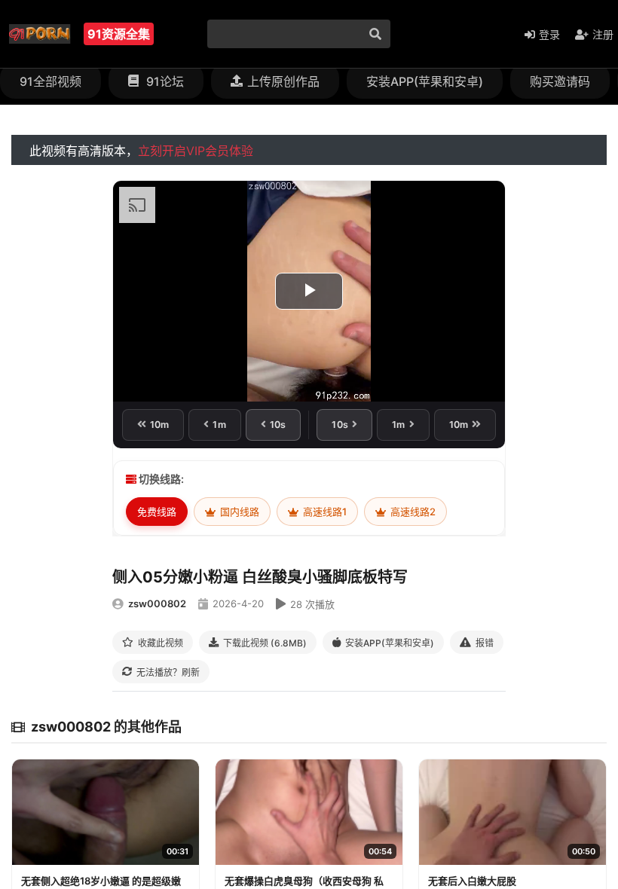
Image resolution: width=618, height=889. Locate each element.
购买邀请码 (560, 81)
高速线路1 (324, 512)
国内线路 (238, 512)
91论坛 (163, 81)
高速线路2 (412, 512)
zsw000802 (157, 603)
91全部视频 (50, 81)
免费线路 (156, 512)
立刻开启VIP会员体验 (195, 150)
